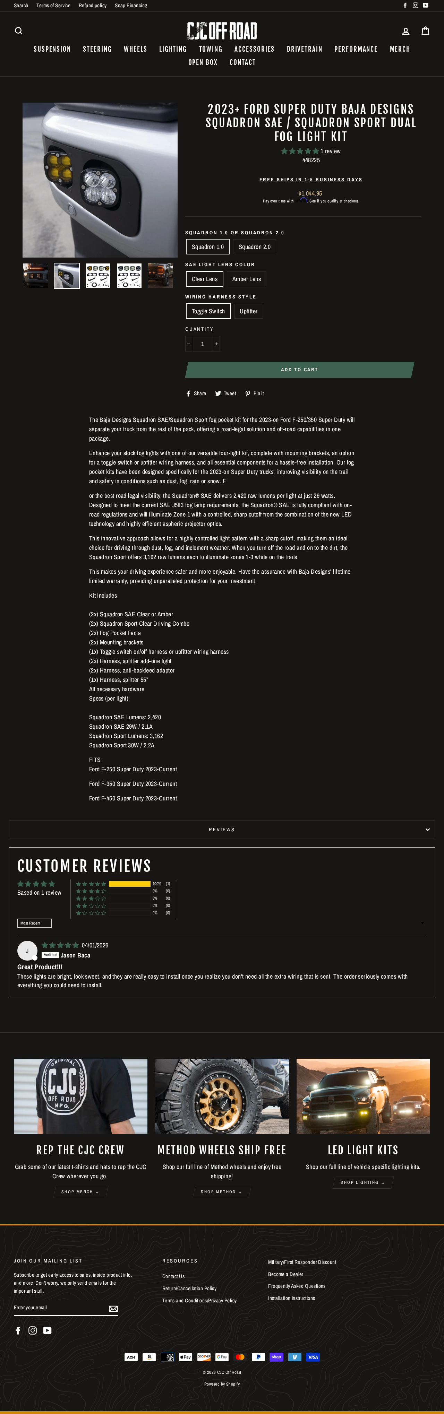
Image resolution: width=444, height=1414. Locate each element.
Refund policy (93, 5)
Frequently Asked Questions (297, 1286)
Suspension (52, 49)
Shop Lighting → (363, 1182)
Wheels (135, 49)
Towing (211, 49)
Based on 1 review (39, 892)
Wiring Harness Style (221, 296)
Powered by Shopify (222, 1384)
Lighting (173, 49)
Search (21, 5)
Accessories (254, 49)
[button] (301, 151)
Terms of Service (53, 5)
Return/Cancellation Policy (189, 1288)
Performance (356, 49)
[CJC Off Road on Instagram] (32, 1330)
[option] (100, 180)
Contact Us (173, 1276)
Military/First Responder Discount (302, 1262)
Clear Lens (205, 279)
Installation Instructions (291, 1298)
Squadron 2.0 (255, 246)
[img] (61, 945)
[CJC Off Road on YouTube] (47, 1330)
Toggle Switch (208, 311)
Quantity (199, 329)
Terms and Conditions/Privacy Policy (199, 1300)
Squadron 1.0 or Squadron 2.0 (235, 232)
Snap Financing (131, 5)
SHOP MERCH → (80, 1192)
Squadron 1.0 (208, 246)
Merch (400, 49)
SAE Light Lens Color (220, 264)
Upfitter (249, 311)
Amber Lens (246, 279)
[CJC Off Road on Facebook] (18, 1330)
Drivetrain (305, 49)
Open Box (203, 62)
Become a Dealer (286, 1274)
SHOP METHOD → (222, 1192)
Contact (243, 62)
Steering (97, 49)
